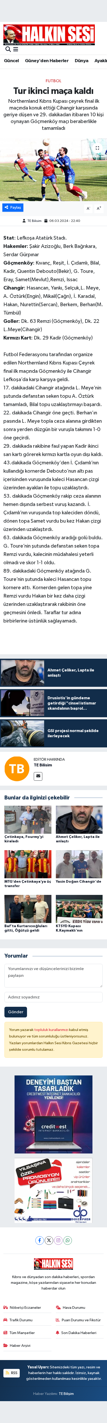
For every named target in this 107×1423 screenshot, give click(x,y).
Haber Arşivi (20, 1346)
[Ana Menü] (15, 50)
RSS (13, 1373)
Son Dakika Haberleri (78, 1333)
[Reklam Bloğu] (53, 1114)
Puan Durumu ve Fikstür (81, 1320)
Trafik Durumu (20, 1320)
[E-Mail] (38, 776)
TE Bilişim (66, 1394)
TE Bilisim (34, 221)
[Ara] (8, 50)
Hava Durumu (74, 1308)
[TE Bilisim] (16, 768)
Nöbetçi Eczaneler (25, 1308)
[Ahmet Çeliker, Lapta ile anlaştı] (79, 819)
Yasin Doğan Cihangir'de (78, 881)
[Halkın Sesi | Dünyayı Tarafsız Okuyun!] (49, 35)
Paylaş (15, 207)
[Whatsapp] (67, 1240)
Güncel (11, 61)
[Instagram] (58, 1240)
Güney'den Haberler (47, 61)
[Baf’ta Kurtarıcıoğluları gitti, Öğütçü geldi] (27, 909)
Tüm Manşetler (22, 1333)
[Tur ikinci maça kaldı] (53, 169)
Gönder (15, 1012)
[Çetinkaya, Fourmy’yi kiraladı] (27, 819)
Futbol (53, 81)
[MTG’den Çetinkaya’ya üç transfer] (27, 864)
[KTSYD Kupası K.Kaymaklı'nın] (79, 909)
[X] (49, 1240)
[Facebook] (39, 1240)
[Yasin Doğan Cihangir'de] (79, 864)
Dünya (82, 61)
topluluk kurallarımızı (51, 1030)
